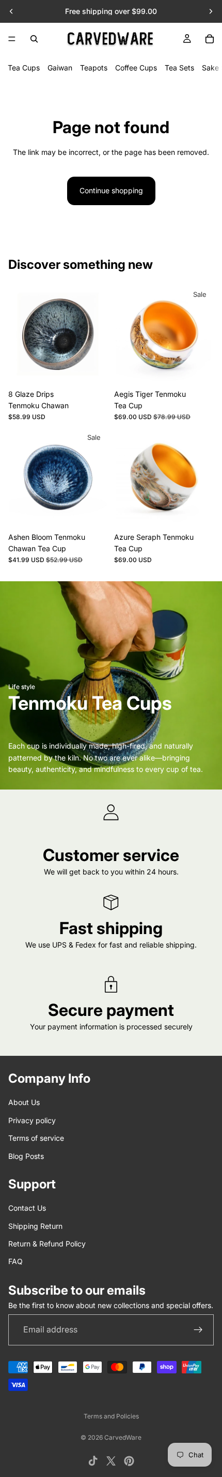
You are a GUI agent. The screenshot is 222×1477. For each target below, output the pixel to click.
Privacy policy (32, 1119)
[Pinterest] (129, 1461)
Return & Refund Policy (47, 1243)
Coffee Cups (136, 67)
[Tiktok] (93, 1461)
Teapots (93, 67)
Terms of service (36, 1138)
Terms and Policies (111, 1416)
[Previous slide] (11, 11)
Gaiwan (59, 67)
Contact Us (27, 1207)
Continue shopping (111, 190)
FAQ (15, 1261)
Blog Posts (26, 1155)
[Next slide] (210, 11)
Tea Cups (24, 67)
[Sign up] (198, 1330)
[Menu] (12, 39)
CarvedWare (122, 1437)
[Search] (34, 38)
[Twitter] (111, 1461)
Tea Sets (179, 67)
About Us (24, 1102)
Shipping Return (35, 1225)
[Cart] (209, 38)
